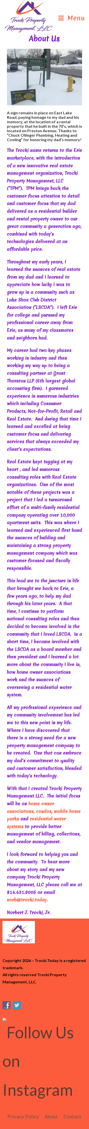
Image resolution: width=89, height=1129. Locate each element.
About (51, 1116)
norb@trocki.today (26, 900)
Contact (73, 1116)
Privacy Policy (23, 1116)
